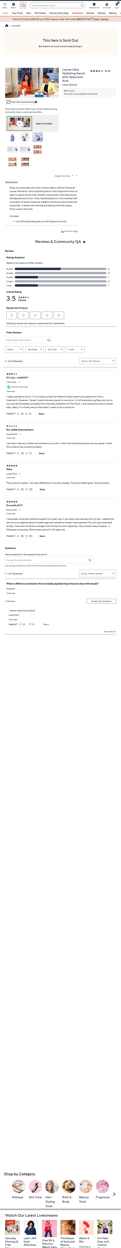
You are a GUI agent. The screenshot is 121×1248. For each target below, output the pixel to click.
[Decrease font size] (77, 175)
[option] (60, 19)
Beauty (113, 13)
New (28, 13)
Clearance (77, 13)
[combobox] (54, 5)
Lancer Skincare (69, 84)
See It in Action (44, 123)
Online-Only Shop (59, 13)
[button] (4, 6)
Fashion (102, 13)
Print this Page (71, 231)
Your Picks (17, 13)
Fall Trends (40, 13)
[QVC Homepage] (6, 26)
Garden (90, 13)
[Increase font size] (73, 175)
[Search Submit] (82, 5)
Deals (5, 13)
